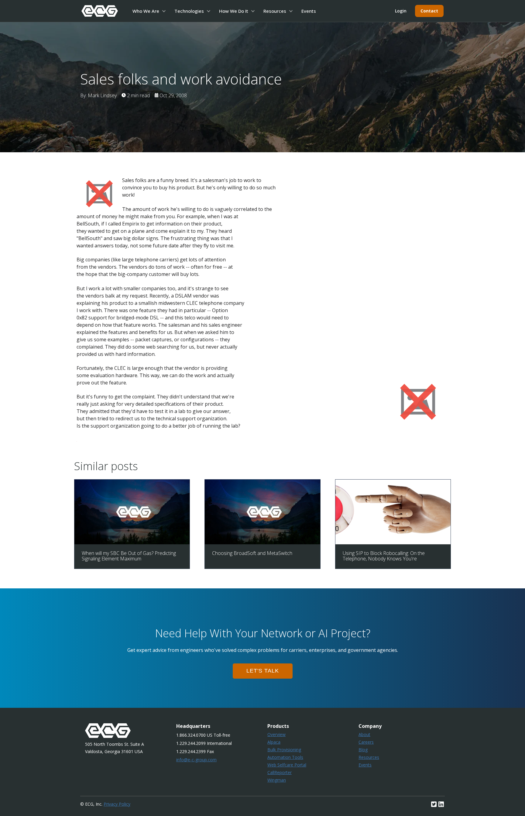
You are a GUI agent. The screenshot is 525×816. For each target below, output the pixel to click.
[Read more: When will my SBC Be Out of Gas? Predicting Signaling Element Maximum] (132, 542)
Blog (363, 749)
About (364, 734)
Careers (366, 742)
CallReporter (279, 772)
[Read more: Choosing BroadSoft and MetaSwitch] (262, 542)
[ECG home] (99, 11)
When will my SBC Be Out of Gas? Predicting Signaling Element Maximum (129, 556)
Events (308, 11)
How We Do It (233, 11)
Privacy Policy (117, 804)
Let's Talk (262, 671)
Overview (276, 734)
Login (401, 11)
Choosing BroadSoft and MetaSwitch (252, 553)
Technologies (189, 11)
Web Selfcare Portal (286, 765)
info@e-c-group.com (196, 760)
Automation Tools (285, 757)
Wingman (276, 780)
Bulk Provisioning (284, 749)
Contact (429, 11)
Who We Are (145, 11)
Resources (274, 11)
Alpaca (273, 742)
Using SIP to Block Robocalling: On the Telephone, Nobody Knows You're (384, 556)
